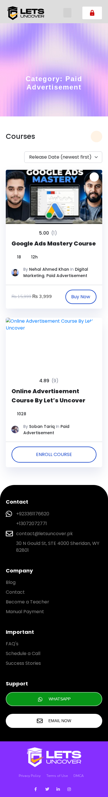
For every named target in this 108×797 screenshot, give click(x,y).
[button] (67, 12)
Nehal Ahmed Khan (49, 269)
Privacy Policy (30, 775)
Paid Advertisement (66, 275)
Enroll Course (54, 454)
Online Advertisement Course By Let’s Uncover (48, 395)
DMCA (78, 775)
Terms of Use (57, 775)
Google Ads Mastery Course (54, 243)
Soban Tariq (42, 426)
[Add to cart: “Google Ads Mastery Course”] (80, 297)
